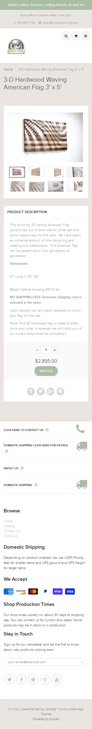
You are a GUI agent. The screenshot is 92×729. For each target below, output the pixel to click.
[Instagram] (45, 679)
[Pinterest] (33, 679)
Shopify (51, 709)
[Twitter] (9, 679)
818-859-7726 (26, 22)
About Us (11, 536)
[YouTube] (57, 679)
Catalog (9, 526)
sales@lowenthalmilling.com (61, 22)
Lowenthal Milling (32, 709)
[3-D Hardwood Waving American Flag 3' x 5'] (46, 137)
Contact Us (12, 531)
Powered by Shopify (46, 719)
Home (8, 69)
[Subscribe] (82, 662)
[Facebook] (21, 679)
